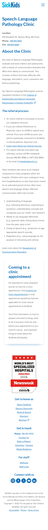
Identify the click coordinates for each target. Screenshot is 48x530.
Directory (24, 416)
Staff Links (24, 466)
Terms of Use (33, 510)
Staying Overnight (24, 408)
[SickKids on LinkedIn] (34, 480)
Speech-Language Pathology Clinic (19, 21)
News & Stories (24, 412)
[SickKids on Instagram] (13, 480)
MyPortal (24, 463)
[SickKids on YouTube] (29, 480)
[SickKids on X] (23, 480)
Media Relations (24, 449)
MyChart (23, 420)
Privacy (24, 510)
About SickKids (24, 404)
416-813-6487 (13, 44)
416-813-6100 (16, 41)
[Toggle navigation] (43, 5)
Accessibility (14, 510)
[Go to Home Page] (11, 5)
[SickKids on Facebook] (18, 480)
